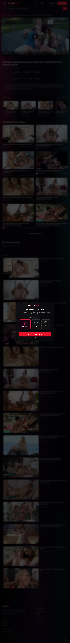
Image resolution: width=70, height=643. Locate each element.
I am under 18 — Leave (35, 338)
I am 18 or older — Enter (35, 334)
